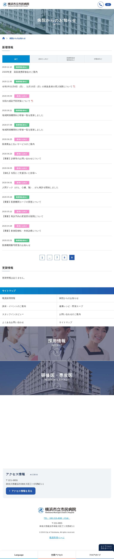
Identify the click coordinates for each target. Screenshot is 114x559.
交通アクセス (57, 555)
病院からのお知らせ (69, 298)
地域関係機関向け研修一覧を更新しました (22, 115)
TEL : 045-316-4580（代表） (57, 518)
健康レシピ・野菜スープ (71, 306)
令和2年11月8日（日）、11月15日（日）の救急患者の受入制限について (37, 86)
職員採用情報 (8, 298)
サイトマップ (65, 322)
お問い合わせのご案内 (70, 314)
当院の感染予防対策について (16, 101)
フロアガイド (95, 555)
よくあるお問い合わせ (13, 322)
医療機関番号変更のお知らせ (16, 245)
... (49, 257)
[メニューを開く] (108, 4)
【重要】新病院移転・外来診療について (21, 231)
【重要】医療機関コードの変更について (21, 202)
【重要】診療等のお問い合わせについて (21, 158)
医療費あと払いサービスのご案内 (18, 144)
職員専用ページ (57, 537)
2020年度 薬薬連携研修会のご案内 (20, 72)
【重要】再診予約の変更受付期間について (22, 216)
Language (18, 555)
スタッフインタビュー (13, 314)
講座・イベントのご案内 (14, 306)
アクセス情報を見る (22, 491)
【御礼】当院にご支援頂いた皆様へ (19, 173)
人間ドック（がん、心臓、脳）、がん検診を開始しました (30, 187)
